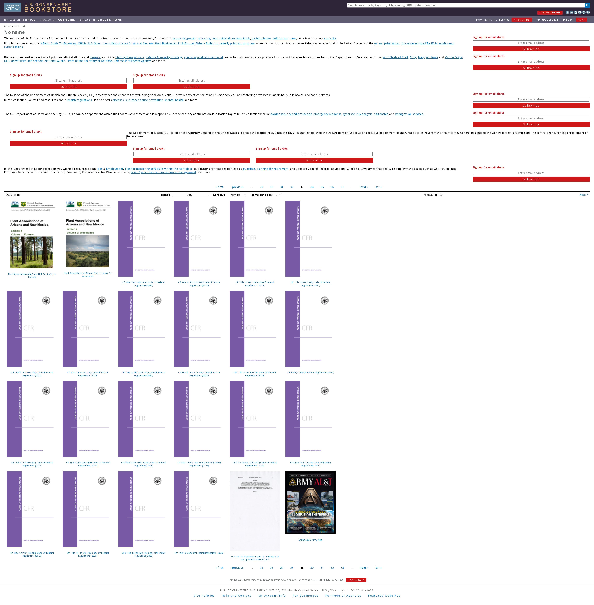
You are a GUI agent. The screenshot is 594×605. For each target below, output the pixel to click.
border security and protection (291, 114)
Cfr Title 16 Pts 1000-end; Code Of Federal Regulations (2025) (143, 374)
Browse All (19, 19)
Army (413, 57)
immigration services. (409, 114)
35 (322, 187)
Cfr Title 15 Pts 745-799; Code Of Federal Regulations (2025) (88, 554)
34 (312, 187)
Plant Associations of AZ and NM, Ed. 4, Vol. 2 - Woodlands (88, 274)
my (547, 19)
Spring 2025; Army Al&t (310, 539)
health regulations (79, 100)
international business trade (231, 38)
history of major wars (129, 57)
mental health (174, 100)
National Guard (55, 61)
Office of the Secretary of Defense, (90, 61)
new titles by (503, 19)
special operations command (203, 57)
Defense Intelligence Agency (132, 61)
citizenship (381, 114)
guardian (249, 169)
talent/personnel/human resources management (163, 172)
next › (364, 187)
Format (165, 195)
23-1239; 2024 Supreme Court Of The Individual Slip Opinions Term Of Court (255, 558)
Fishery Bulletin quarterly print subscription (225, 43)
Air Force (432, 57)
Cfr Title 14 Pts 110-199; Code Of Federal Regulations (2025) (255, 374)
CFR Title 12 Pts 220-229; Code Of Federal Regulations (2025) (143, 554)
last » (378, 187)
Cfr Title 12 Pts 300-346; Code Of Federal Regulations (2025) (32, 374)
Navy (421, 57)
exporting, (204, 38)
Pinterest (584, 12)
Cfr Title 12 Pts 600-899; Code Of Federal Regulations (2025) (32, 464)
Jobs (100, 169)
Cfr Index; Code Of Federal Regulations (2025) (310, 372)
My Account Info (272, 595)
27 (281, 567)
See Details (356, 580)
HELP (567, 19)
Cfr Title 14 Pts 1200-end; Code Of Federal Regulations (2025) (199, 464)
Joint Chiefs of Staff (395, 57)
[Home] (39, 11)
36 (332, 187)
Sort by (218, 195)
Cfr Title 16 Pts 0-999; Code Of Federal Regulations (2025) (310, 284)
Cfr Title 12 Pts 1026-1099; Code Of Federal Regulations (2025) (255, 464)
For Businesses (306, 595)
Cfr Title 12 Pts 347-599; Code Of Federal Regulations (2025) (199, 374)
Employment (114, 169)
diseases (118, 100)
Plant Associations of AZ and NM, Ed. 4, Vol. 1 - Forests (32, 276)
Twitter (571, 12)
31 (281, 187)
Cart (581, 19)
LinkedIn (588, 12)
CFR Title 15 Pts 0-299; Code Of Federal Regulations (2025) (310, 464)
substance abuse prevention (144, 100)
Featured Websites (384, 595)
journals (95, 57)
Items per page (262, 195)
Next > (584, 195)
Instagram (575, 12)
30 (271, 187)
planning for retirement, (272, 169)
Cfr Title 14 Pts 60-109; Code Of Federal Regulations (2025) (87, 374)
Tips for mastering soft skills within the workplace (158, 169)
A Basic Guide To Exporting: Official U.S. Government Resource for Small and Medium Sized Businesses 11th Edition (117, 43)
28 (291, 567)
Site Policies (204, 595)
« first (219, 187)
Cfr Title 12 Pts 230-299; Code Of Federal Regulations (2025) (199, 284)
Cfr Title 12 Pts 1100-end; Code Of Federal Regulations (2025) (32, 554)
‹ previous (237, 187)
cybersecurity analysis (357, 114)
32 (291, 187)
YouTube (580, 12)
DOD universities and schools (23, 61)
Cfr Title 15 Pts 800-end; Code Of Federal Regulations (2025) (143, 284)
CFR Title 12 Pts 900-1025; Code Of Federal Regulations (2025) (143, 464)
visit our (550, 12)
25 (261, 567)
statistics (330, 38)
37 (342, 187)
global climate (261, 38)
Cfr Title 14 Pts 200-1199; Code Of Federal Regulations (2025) (87, 464)
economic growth (184, 38)
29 (261, 187)
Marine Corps (454, 57)
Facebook (567, 12)
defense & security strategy (164, 57)
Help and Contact (237, 595)
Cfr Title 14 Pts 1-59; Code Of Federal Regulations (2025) (255, 284)
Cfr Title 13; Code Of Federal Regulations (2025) (199, 552)
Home (7, 26)
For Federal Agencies (343, 595)
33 (342, 567)
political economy (284, 38)
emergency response (327, 114)
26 (271, 567)
